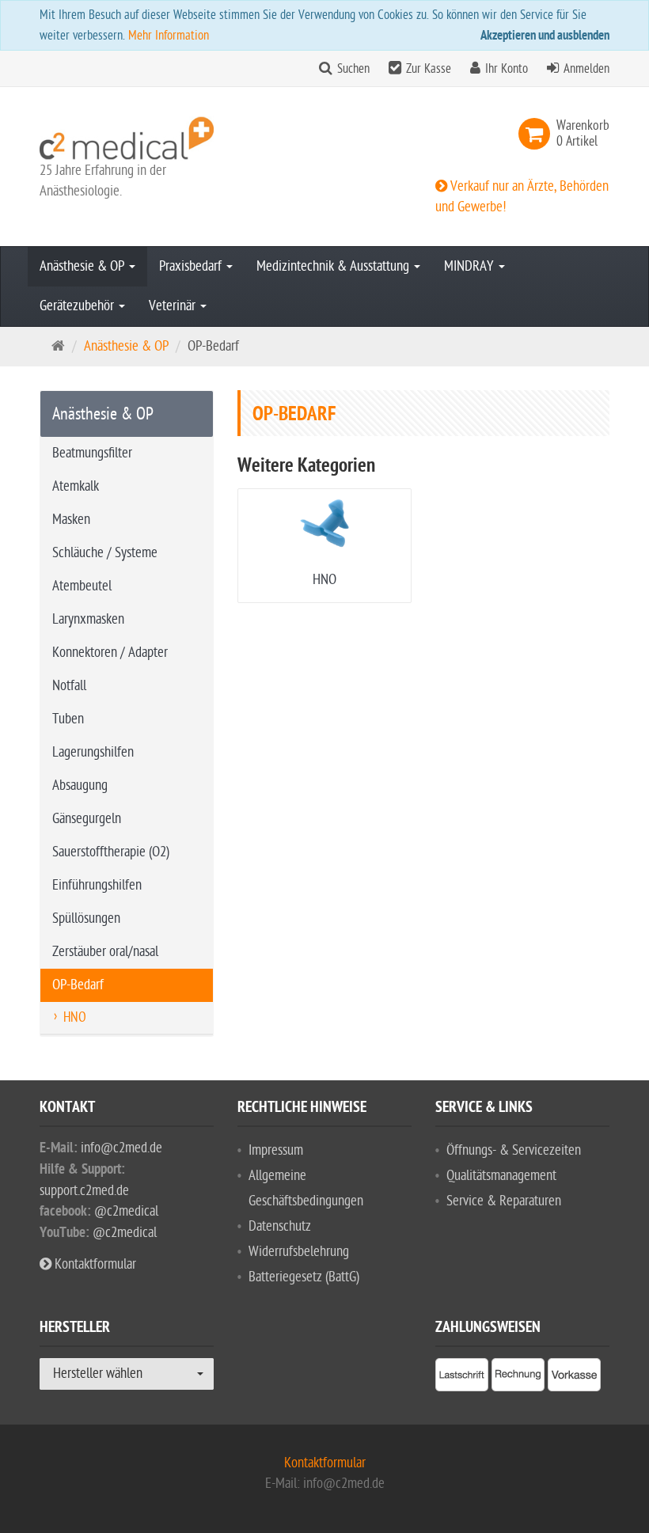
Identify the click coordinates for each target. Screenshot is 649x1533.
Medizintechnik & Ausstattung (334, 266)
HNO (324, 579)
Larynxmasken (88, 619)
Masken (71, 519)
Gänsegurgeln (86, 818)
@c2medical (126, 1211)
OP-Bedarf (78, 985)
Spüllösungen (86, 918)
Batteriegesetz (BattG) (304, 1277)
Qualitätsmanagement (501, 1175)
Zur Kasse (428, 69)
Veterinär (174, 306)
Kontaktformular (93, 1264)
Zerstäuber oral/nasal (105, 951)
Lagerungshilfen (93, 752)
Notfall (69, 685)
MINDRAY (470, 266)
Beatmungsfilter (92, 453)
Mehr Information (168, 35)
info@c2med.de (121, 1148)
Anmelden (586, 69)
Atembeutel (82, 586)
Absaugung (80, 785)
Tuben (68, 719)
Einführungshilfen (97, 885)
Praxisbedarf (192, 266)
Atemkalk (75, 486)
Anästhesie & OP (83, 266)
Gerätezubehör (78, 306)
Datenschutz (280, 1226)
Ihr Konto (506, 69)
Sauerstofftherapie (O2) (110, 852)
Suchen (353, 69)
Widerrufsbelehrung (299, 1251)
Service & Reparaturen (503, 1201)
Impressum (276, 1150)
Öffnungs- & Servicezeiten (513, 1150)
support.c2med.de (84, 1190)
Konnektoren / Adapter (110, 652)
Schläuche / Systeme (105, 553)
